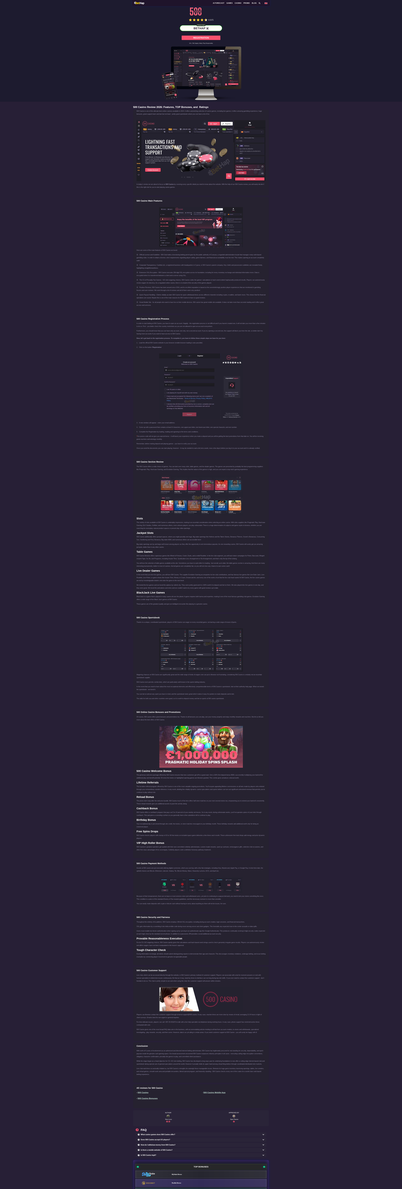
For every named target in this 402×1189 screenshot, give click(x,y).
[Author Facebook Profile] (167, 1122)
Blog (254, 3)
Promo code (201, 26)
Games (229, 3)
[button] (201, 1136)
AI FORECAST (218, 3)
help (200, 44)
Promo (246, 3)
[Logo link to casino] (201, 12)
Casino (238, 3)
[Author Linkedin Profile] (170, 1122)
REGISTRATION (201, 39)
